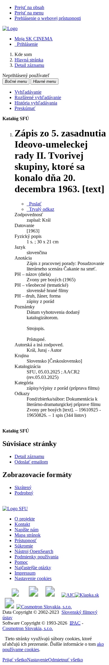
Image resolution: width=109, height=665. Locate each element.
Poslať (34, 203)
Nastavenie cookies (33, 578)
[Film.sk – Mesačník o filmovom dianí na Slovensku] (15, 595)
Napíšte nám (26, 529)
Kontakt (22, 524)
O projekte (25, 518)
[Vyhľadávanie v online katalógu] (10, 28)
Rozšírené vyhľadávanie (38, 97)
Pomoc (21, 562)
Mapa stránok (28, 535)
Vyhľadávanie (28, 92)
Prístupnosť (26, 540)
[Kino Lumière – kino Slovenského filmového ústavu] (50, 595)
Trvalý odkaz (40, 209)
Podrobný (24, 492)
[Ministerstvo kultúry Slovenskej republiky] (9, 606)
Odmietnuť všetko (65, 659)
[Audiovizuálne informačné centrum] (68, 595)
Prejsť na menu (29, 12)
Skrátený (23, 487)
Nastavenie (37, 659)
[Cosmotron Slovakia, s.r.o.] (44, 606)
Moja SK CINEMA (34, 38)
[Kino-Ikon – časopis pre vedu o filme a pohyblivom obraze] (33, 595)
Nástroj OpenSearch (34, 551)
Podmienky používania (36, 556)
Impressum (25, 573)
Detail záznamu (29, 456)
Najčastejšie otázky (33, 567)
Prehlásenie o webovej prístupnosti (48, 18)
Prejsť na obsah (29, 7)
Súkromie (24, 545)
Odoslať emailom (31, 461)
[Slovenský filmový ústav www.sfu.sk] (15, 508)
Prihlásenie (26, 44)
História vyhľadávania (36, 102)
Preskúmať (25, 108)
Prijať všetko (14, 659)
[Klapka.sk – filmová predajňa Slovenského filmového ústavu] (87, 595)
